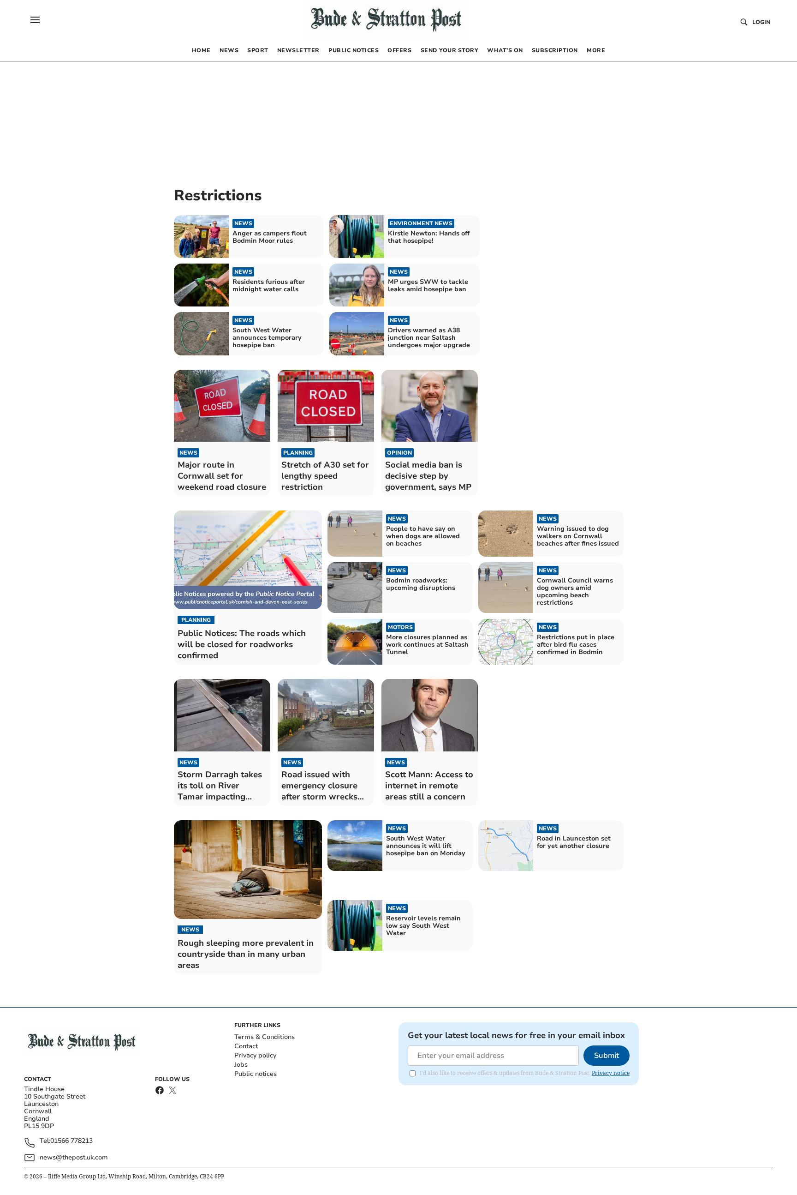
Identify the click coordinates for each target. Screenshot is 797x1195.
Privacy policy (255, 1055)
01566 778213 (71, 1141)
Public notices (255, 1073)
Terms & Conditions (264, 1037)
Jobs (241, 1064)
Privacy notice (611, 1072)
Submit (606, 1056)
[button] (35, 20)
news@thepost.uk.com (74, 1157)
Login (761, 22)
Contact (246, 1046)
